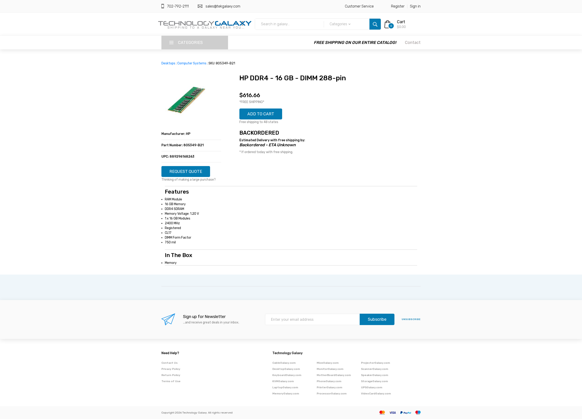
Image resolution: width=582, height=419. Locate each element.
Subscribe (377, 319)
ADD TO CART (260, 113)
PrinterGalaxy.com (329, 387)
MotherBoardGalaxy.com (334, 375)
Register (397, 6)
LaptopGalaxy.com (285, 387)
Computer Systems (191, 63)
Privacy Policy (170, 369)
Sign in (415, 6)
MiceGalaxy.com (328, 362)
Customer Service (359, 6)
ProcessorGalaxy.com (331, 393)
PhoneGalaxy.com (329, 381)
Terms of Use (171, 381)
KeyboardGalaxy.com (286, 375)
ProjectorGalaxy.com (375, 362)
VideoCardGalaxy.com (376, 393)
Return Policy (170, 375)
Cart (401, 21)
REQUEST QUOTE (185, 171)
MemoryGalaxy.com (285, 393)
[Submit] (375, 24)
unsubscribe (411, 319)
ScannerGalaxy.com (374, 369)
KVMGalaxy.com (283, 381)
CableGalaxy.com (284, 362)
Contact (413, 42)
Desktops (168, 63)
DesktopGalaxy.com (286, 369)
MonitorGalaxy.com (330, 369)
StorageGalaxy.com (374, 381)
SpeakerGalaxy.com (374, 375)
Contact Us (169, 362)
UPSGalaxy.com (371, 387)
